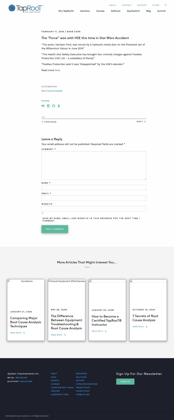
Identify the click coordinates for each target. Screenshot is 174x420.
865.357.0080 (26, 381)
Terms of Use (82, 394)
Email (46, 193)
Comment (48, 149)
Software (115, 11)
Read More (17, 332)
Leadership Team (59, 394)
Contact (127, 5)
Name (46, 183)
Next (140, 121)
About (113, 5)
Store (156, 5)
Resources (81, 374)
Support (142, 5)
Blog (148, 11)
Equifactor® (133, 11)
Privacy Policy (83, 388)
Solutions (85, 11)
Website (47, 204)
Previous (50, 122)
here (57, 70)
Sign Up (125, 381)
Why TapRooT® (66, 11)
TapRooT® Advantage (86, 384)
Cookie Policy (83, 391)
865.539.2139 (21, 378)
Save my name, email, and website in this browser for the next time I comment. (91, 219)
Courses (100, 11)
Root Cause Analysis (51, 90)
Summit (161, 11)
